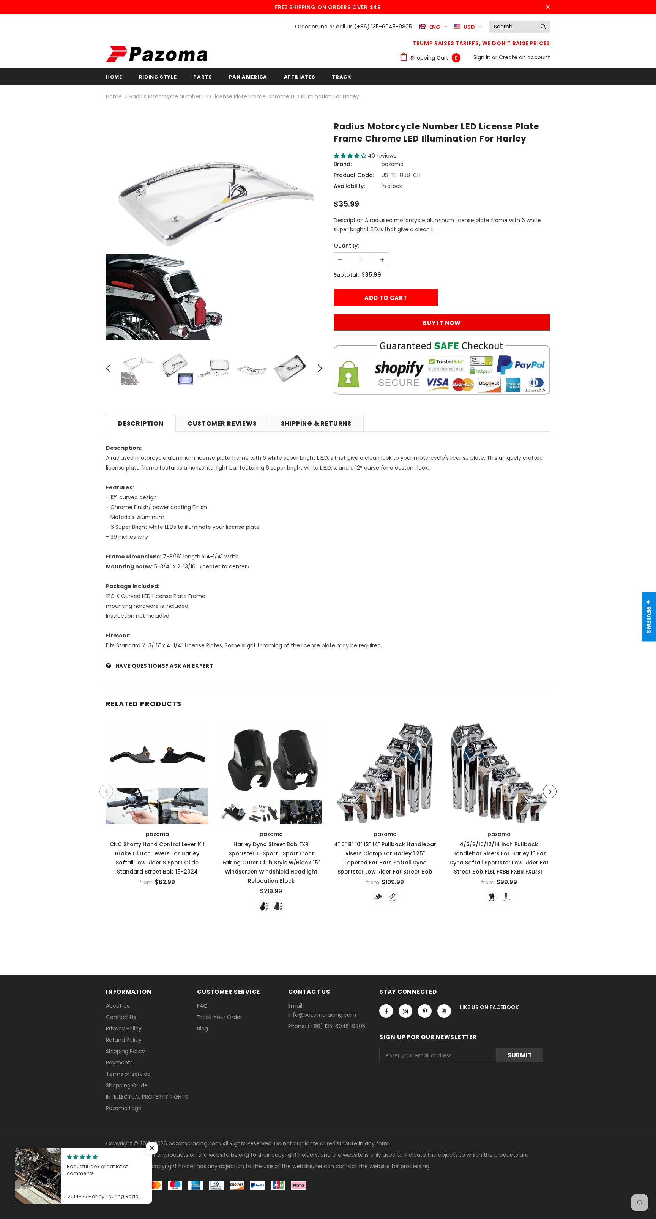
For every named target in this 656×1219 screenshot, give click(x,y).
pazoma (393, 164)
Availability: (349, 186)
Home (114, 96)
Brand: (343, 164)
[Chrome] (392, 897)
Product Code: (354, 175)
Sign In (482, 57)
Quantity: (346, 245)
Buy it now (442, 323)
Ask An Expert (191, 666)
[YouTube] (444, 1011)
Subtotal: (346, 275)
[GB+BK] (264, 906)
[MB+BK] (278, 906)
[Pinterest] (425, 1011)
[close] (547, 7)
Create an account (524, 57)
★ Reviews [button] (649, 616)
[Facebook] (386, 1011)
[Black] (377, 897)
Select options (157, 771)
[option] (214, 231)
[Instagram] (405, 1011)
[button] (351, 155)
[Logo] (156, 54)
